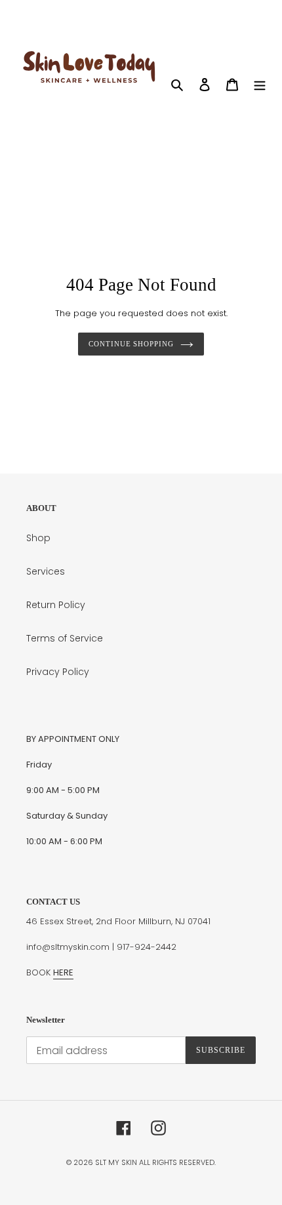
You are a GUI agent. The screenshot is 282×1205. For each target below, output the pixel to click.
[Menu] (259, 84)
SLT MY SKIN (117, 1162)
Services (45, 571)
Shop (38, 537)
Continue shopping (131, 344)
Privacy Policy (57, 671)
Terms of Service (64, 638)
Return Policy (55, 604)
